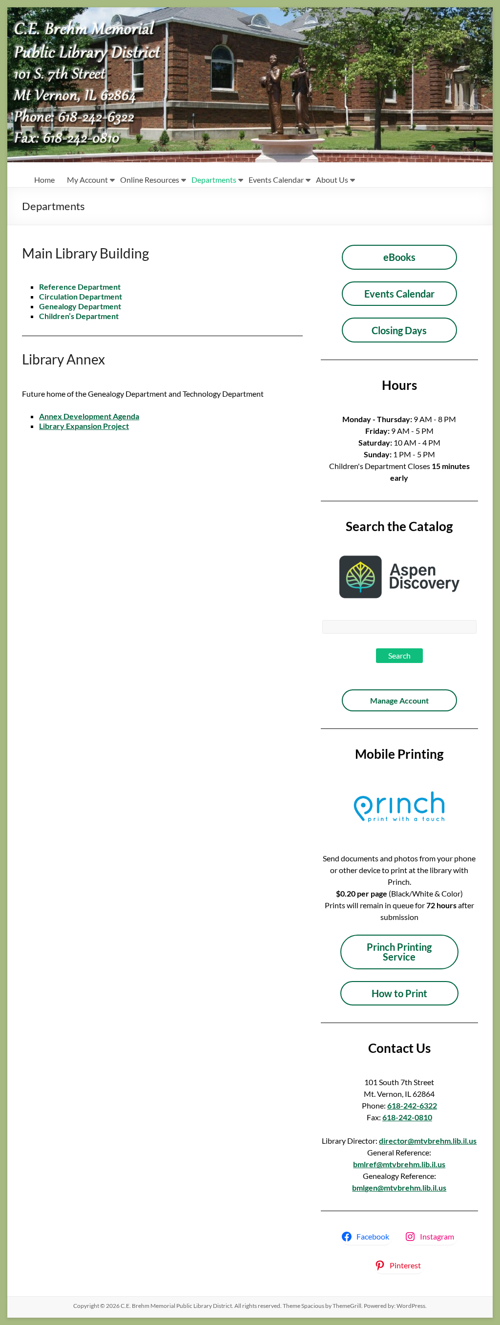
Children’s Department (79, 316)
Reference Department (80, 286)
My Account (87, 179)
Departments (213, 179)
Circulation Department (80, 296)
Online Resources (149, 179)
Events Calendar (276, 179)
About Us (332, 179)
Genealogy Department (80, 306)
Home (44, 179)
